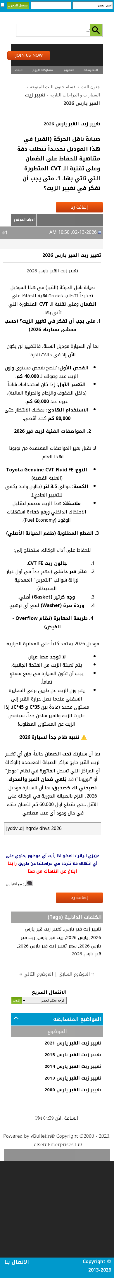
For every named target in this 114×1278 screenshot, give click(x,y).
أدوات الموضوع (24, 219)
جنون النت (90, 86)
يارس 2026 (77, 937)
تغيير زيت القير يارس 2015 (72, 1055)
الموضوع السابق (74, 974)
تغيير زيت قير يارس (82, 929)
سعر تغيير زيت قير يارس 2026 (47, 946)
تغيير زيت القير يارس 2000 (72, 1090)
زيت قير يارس (50, 937)
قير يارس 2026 (86, 954)
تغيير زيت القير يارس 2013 (72, 1078)
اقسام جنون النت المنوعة (53, 86)
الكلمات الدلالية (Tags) (75, 917)
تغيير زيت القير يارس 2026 (72, 124)
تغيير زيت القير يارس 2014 (72, 1066)
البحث (19, 70)
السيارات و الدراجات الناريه (75, 95)
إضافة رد (79, 207)
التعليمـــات (91, 70)
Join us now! (29, 55)
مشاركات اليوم (42, 70)
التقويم (69, 70)
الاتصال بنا (16, 1262)
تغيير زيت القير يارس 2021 (72, 1043)
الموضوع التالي (38, 974)
